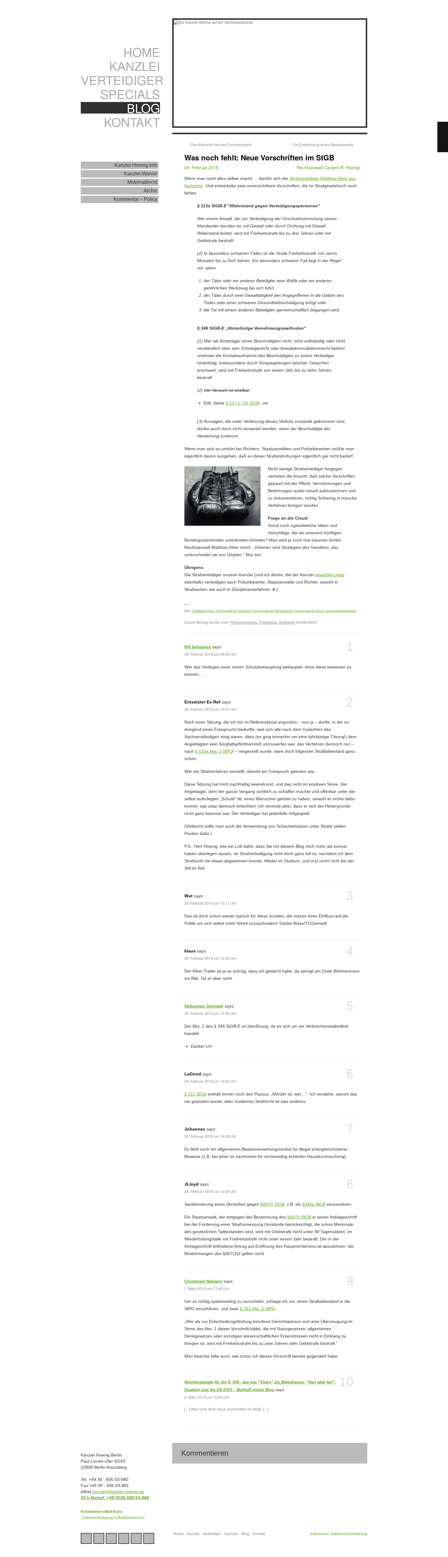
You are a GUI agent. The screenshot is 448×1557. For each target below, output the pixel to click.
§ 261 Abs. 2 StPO (257, 1308)
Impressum (320, 1534)
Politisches (268, 622)
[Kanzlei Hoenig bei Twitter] (98, 1538)
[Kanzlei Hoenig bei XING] (123, 1538)
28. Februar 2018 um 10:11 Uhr (210, 903)
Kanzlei (134, 66)
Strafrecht (287, 622)
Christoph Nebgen (203, 1281)
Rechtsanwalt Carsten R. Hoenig (328, 167)
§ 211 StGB (195, 1094)
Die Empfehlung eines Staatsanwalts (323, 144)
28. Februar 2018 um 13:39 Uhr (210, 1013)
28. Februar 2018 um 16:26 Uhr (210, 1136)
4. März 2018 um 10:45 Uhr (206, 1397)
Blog (143, 108)
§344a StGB (313, 1204)
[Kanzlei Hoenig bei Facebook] (111, 1538)
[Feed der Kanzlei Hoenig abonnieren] (148, 1538)
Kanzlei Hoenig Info (136, 165)
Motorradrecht (142, 182)
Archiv (150, 190)
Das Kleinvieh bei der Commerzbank (220, 144)
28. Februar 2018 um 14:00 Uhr (210, 1081)
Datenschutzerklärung (349, 1534)
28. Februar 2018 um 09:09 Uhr (210, 654)
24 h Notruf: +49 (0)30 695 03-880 (115, 1497)
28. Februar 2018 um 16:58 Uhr (210, 1191)
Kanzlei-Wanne (140, 173)
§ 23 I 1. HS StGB (243, 403)
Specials (130, 94)
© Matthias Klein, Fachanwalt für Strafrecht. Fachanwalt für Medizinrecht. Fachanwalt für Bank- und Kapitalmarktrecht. (274, 610)
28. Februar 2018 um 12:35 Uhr (210, 958)
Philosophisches (243, 622)
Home (141, 52)
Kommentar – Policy (135, 199)
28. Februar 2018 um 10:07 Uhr (210, 709)
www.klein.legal (329, 574)
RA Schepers (197, 646)
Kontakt (132, 122)
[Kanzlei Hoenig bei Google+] (86, 1538)
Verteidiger (120, 80)
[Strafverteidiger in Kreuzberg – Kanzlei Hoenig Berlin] (122, 25)
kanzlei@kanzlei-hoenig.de (118, 1491)
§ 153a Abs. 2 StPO (214, 751)
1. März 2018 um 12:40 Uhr (206, 1288)
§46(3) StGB (272, 1204)
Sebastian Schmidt (203, 1006)
